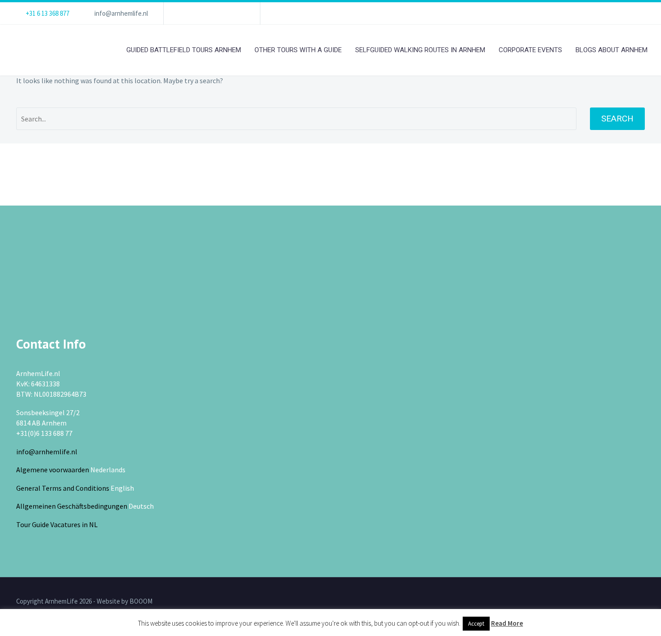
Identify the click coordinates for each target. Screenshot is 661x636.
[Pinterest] (238, 13)
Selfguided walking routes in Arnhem (420, 50)
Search (617, 118)
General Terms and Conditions (62, 488)
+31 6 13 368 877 (47, 13)
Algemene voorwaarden (52, 469)
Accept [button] (476, 623)
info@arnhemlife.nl (121, 13)
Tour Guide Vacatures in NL (57, 524)
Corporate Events (530, 50)
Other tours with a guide (298, 50)
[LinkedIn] (197, 13)
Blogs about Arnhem (612, 50)
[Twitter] (211, 13)
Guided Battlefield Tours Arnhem (183, 50)
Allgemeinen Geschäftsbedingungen (71, 506)
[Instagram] (224, 13)
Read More (507, 623)
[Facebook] (184, 13)
